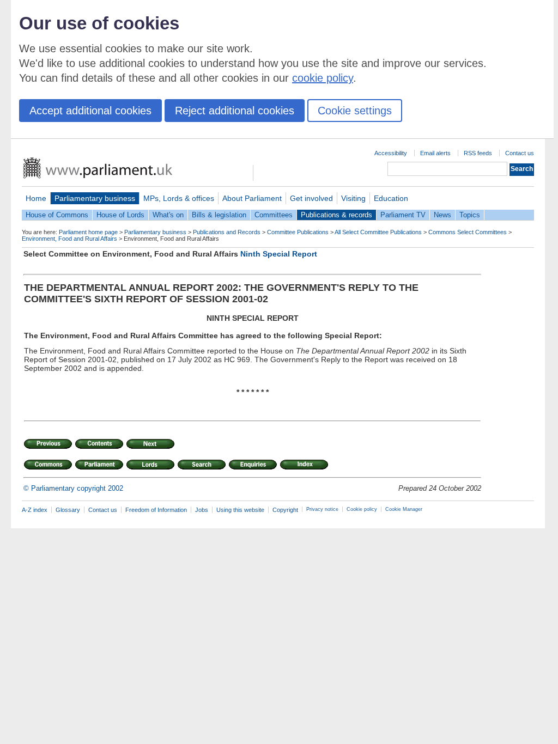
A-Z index (34, 510)
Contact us (519, 153)
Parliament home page (88, 232)
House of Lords (120, 215)
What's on (168, 215)
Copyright (285, 510)
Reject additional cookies (234, 111)
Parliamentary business (94, 198)
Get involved (311, 198)
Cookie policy (362, 509)
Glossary (68, 510)
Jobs (201, 510)
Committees (273, 215)
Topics (469, 215)
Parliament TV (403, 215)
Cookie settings (355, 111)
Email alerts (435, 153)
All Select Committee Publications (378, 232)
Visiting (353, 198)
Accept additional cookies (90, 111)
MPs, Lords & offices (178, 198)
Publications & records (336, 215)
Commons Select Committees (467, 232)
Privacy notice (322, 509)
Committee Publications (298, 232)
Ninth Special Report (278, 253)
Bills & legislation (219, 215)
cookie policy (322, 78)
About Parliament (252, 198)
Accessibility (390, 153)
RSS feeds (478, 153)
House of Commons (57, 215)
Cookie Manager (403, 509)
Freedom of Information (156, 510)
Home (36, 198)
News (442, 215)
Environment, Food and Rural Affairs (69, 238)
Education (391, 198)
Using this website (240, 510)
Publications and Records (226, 232)
